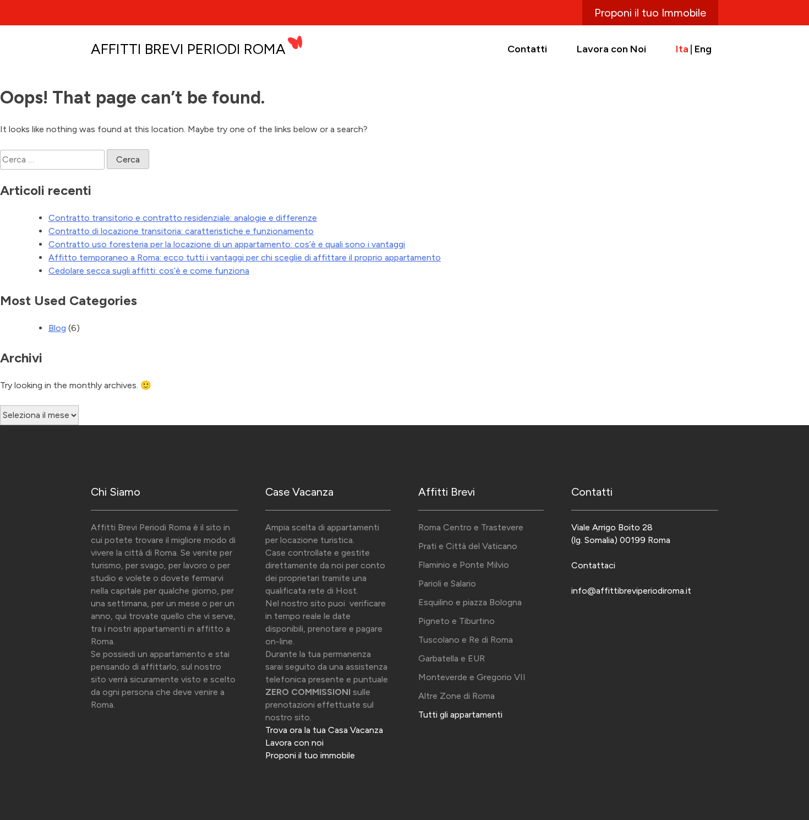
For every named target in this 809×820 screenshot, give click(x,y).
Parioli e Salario (447, 583)
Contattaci (593, 565)
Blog (57, 328)
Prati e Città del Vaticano (467, 546)
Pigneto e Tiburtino (456, 621)
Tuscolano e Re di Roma (465, 639)
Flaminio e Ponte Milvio (463, 565)
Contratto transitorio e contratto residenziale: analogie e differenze (182, 218)
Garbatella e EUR (451, 658)
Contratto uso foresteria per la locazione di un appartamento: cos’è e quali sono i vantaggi (226, 244)
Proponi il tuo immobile (310, 755)
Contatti (527, 49)
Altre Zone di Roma (456, 696)
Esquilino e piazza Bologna (470, 602)
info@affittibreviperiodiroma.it (631, 590)
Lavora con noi (294, 742)
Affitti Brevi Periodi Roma (188, 49)
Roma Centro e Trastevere (470, 527)
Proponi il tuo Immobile (650, 12)
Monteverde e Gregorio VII (472, 677)
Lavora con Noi (611, 49)
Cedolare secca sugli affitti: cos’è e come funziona (148, 270)
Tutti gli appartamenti (460, 714)
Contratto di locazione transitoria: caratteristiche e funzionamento (181, 231)
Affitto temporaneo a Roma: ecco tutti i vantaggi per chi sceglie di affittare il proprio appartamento (244, 257)
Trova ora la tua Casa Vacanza (324, 730)
